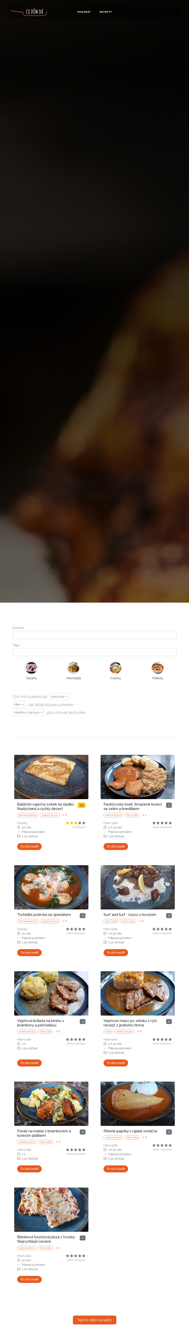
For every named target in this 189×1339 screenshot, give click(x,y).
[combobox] (94, 635)
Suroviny (18, 628)
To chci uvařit (29, 846)
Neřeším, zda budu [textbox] (27, 712)
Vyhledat (84, 12)
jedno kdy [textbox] (58, 696)
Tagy (16, 645)
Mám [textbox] (17, 704)
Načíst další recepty (95, 1320)
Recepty (106, 12)
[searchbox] (94, 634)
